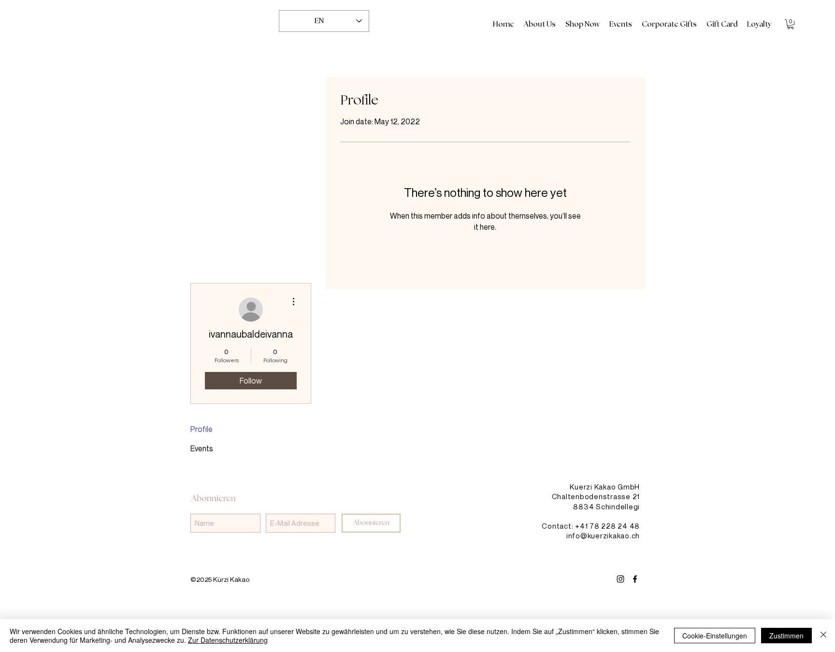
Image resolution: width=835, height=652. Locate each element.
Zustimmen (786, 635)
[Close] (823, 635)
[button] (790, 24)
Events (201, 448)
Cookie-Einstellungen (714, 635)
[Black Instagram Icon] (620, 579)
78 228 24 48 (615, 525)
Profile (201, 429)
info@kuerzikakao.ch (603, 535)
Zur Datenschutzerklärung (228, 640)
